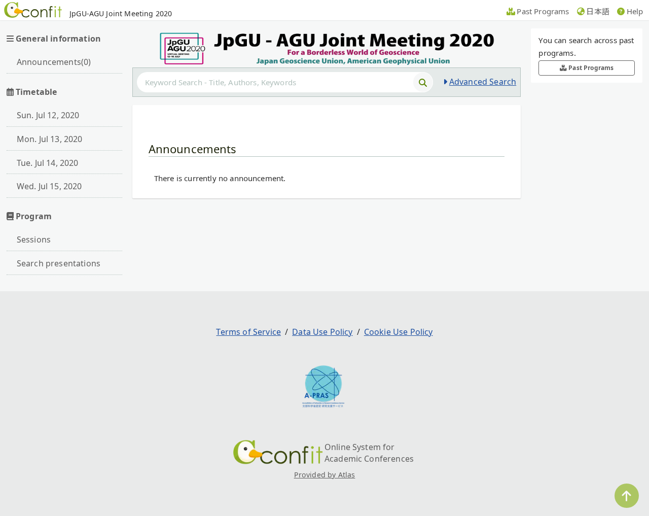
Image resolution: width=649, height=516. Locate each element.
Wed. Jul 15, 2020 (49, 186)
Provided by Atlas (324, 474)
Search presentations (58, 263)
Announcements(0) (54, 61)
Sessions (34, 239)
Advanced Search (482, 81)
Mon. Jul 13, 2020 (50, 139)
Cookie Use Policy (398, 331)
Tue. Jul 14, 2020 (48, 162)
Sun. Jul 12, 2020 (48, 115)
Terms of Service (248, 331)
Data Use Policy (322, 331)
